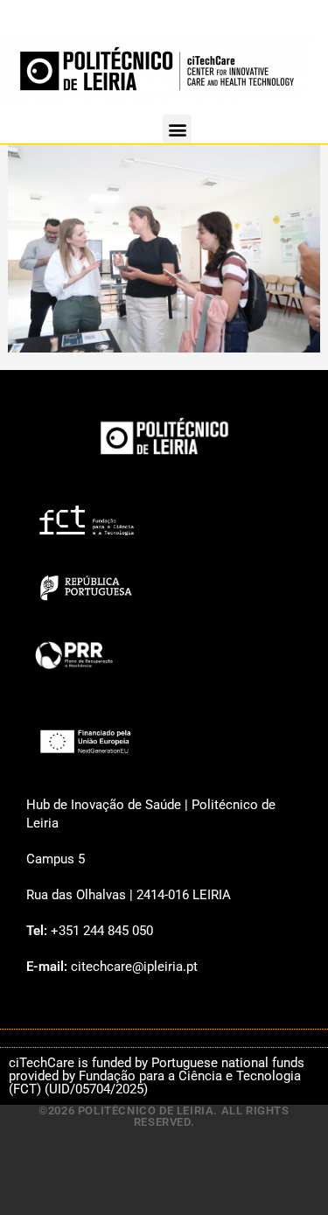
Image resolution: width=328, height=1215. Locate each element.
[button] (177, 129)
